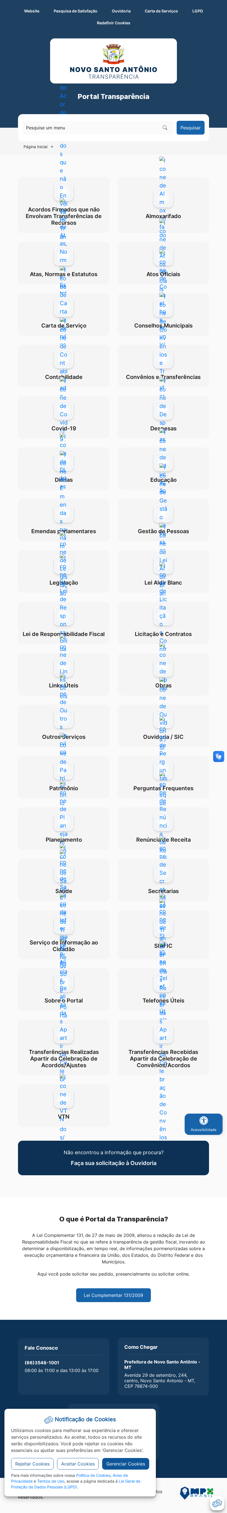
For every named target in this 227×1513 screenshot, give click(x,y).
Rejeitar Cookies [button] (32, 1464)
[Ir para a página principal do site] (113, 60)
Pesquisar (190, 127)
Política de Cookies (93, 1475)
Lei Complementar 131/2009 (113, 1295)
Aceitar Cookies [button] (78, 1464)
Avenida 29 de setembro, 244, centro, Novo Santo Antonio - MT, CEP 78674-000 (159, 1380)
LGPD (197, 11)
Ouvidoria (121, 11)
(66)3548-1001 (42, 1362)
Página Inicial (35, 146)
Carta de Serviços (161, 11)
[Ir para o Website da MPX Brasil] (196, 1495)
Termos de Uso (50, 1481)
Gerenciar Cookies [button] (125, 1464)
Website (31, 11)
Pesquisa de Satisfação (75, 11)
